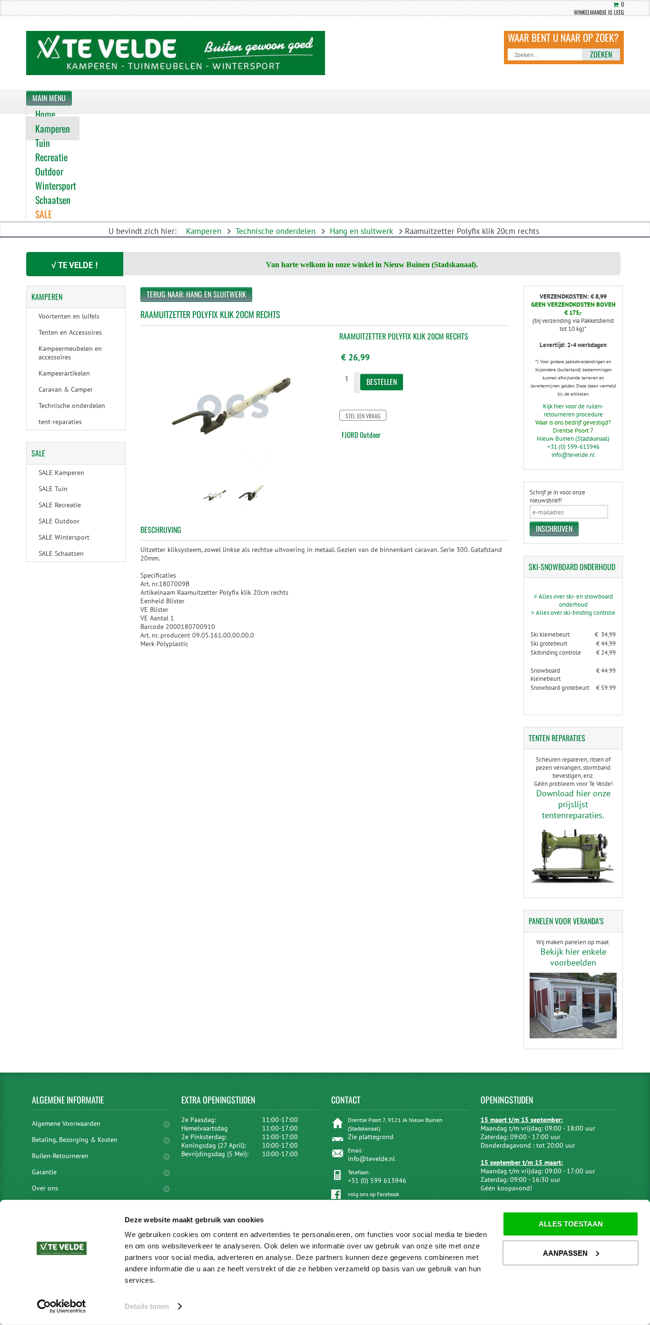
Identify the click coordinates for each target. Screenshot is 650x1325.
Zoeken (601, 54)
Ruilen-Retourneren (60, 1155)
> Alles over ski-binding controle (573, 613)
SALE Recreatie (60, 505)
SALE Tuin (53, 488)
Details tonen (147, 1306)
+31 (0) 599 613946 (377, 1180)
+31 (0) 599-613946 (573, 447)
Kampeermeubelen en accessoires (70, 352)
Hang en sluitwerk (361, 231)
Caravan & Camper (66, 389)
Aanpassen (565, 1252)
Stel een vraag (362, 416)
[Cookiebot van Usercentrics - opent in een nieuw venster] (61, 1306)
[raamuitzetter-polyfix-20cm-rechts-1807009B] (215, 509)
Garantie (44, 1172)
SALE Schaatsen (61, 553)
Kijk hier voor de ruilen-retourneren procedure (573, 410)
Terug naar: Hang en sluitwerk (196, 294)
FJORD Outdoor (361, 434)
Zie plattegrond (371, 1136)
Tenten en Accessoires (70, 332)
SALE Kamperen (61, 472)
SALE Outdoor (59, 521)
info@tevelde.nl (573, 455)
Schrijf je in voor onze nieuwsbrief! (557, 496)
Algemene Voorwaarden (66, 1123)
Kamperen (203, 231)
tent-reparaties (60, 421)
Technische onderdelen (275, 231)
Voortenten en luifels (69, 316)
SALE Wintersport (64, 537)
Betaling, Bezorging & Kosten (75, 1139)
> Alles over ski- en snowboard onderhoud (573, 600)
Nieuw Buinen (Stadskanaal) (573, 439)
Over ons (45, 1188)
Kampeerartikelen (64, 373)
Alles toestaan (571, 1224)
